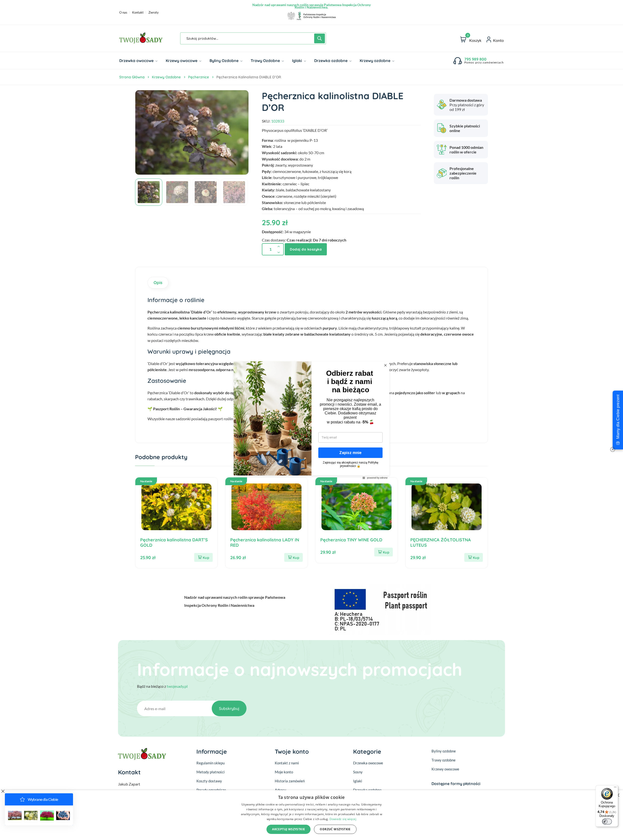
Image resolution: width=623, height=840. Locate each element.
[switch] (607, 821)
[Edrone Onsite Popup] (311, 420)
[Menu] (615, 788)
